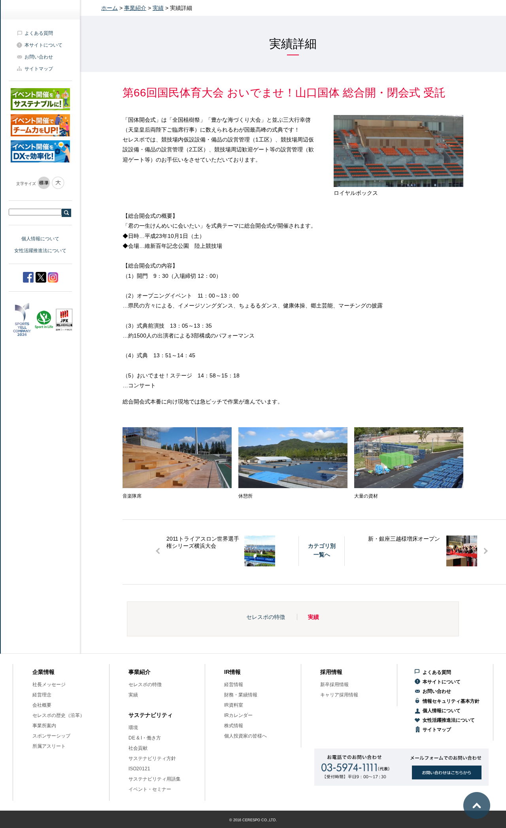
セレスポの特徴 (265, 617)
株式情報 (233, 725)
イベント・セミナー (149, 789)
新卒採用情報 (334, 684)
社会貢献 (137, 748)
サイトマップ (39, 69)
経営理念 (41, 695)
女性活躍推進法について (40, 250)
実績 (158, 8)
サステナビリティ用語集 (154, 779)
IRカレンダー (238, 715)
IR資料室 (233, 705)
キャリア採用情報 (339, 695)
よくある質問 (39, 33)
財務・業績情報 (240, 695)
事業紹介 (135, 8)
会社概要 (41, 705)
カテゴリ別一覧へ (322, 550)
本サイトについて (43, 45)
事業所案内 (44, 725)
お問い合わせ (39, 57)
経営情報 (233, 684)
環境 (133, 727)
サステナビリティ (150, 715)
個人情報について (40, 238)
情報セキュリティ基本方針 (451, 701)
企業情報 (43, 672)
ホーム (109, 8)
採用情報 (331, 672)
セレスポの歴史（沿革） (58, 715)
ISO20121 (139, 768)
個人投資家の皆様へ (245, 736)
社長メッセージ (49, 684)
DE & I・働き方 (144, 738)
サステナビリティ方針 (152, 758)
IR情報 (232, 672)
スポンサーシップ (51, 736)
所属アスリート (49, 746)
